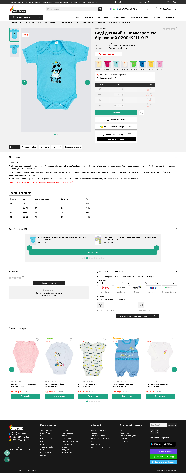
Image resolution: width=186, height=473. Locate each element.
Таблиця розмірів (104, 78)
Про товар (14, 147)
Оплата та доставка (25, 2)
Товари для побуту (47, 447)
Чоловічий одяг (67, 433)
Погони (43, 450)
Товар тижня (119, 17)
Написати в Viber (165, 451)
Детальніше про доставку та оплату (135, 316)
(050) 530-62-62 (20, 437)
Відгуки (157, 17)
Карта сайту (95, 444)
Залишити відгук (49, 283)
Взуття (42, 444)
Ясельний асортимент (48, 430)
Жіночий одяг (45, 433)
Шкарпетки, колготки (70, 441)
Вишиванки (44, 436)
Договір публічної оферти (100, 447)
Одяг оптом (92, 2)
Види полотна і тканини (43, 2)
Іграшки (43, 455)
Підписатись (172, 425)
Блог (84, 2)
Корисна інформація (139, 17)
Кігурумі (65, 436)
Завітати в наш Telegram (165, 462)
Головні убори (67, 439)
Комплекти (44, 147)
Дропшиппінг (76, 2)
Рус (174, 2)
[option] (14, 35)
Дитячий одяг (67, 430)
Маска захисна (46, 453)
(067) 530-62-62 (20, 433)
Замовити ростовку (116, 139)
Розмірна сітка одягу (61, 2)
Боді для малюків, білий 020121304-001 (54, 385)
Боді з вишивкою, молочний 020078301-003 (157, 385)
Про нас (13, 2)
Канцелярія (66, 450)
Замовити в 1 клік (118, 120)
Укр (168, 2)
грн (140, 2)
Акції (78, 17)
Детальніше (93, 252)
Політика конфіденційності (167, 470)
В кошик (116, 113)
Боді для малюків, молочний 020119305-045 (89, 385)
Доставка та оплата (73, 147)
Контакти (170, 17)
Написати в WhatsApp (165, 457)
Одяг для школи (46, 439)
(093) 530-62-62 (20, 440)
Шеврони (65, 447)
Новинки (89, 17)
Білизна (43, 441)
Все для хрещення (69, 444)
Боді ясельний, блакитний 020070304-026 (122, 385)
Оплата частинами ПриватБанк (118, 127)
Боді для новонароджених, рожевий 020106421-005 (25, 385)
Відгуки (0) (57, 147)
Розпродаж (103, 17)
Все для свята (67, 453)
